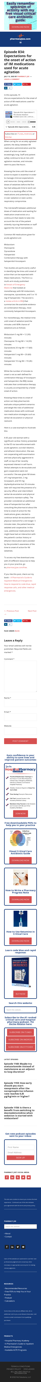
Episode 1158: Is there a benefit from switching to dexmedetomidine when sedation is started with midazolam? (19, 1113)
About (7, 1233)
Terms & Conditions (20, 1366)
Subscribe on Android (20, 1040)
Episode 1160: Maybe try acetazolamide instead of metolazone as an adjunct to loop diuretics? (19, 1067)
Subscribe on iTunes (20, 1032)
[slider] (33, 121)
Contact (8, 1236)
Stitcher (8, 137)
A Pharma (15, 577)
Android (28, 133)
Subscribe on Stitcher (20, 1047)
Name (7, 698)
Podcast (8, 1298)
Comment (9, 659)
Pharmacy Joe (20, 36)
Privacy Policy (14, 1369)
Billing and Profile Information (20, 1372)
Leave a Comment (12, 79)
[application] (20, 122)
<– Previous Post (11, 611)
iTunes (20, 133)
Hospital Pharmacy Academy (17, 1340)
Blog (17, 631)
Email (7, 712)
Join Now (20, 814)
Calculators (10, 1301)
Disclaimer (29, 1369)
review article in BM (14, 301)
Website (7, 726)
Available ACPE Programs (16, 1350)
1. (18, 127)
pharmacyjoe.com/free (16, 567)
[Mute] (29, 121)
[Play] (8, 122)
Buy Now (20, 994)
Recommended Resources (16, 1288)
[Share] (5, 88)
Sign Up (20, 1157)
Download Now (20, 860)
